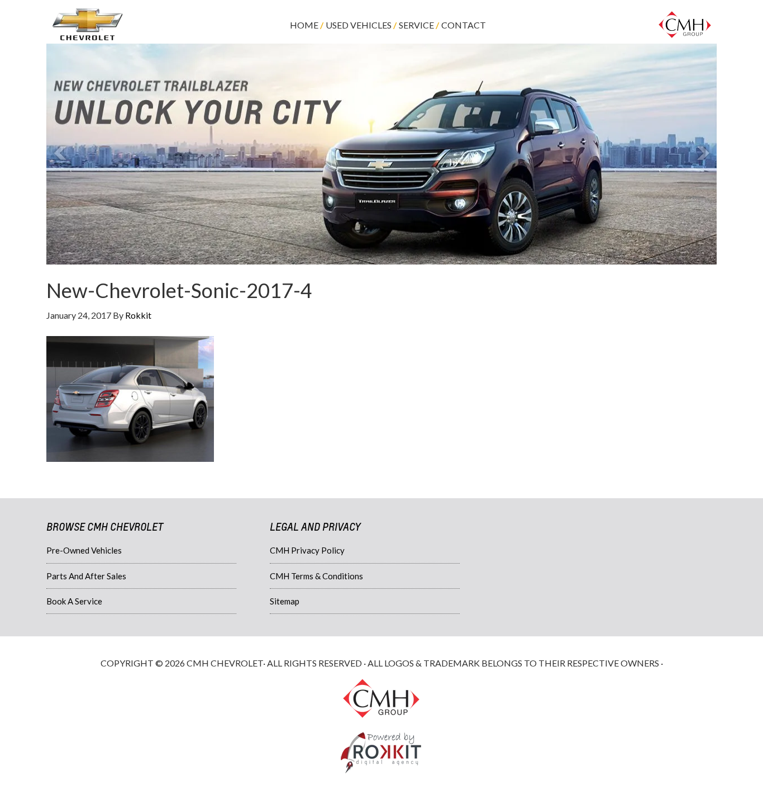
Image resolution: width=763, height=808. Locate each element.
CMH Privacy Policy (307, 550)
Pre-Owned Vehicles (84, 550)
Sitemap (284, 601)
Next (702, 154)
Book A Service (74, 601)
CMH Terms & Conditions (316, 576)
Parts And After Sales (86, 576)
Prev (61, 154)
